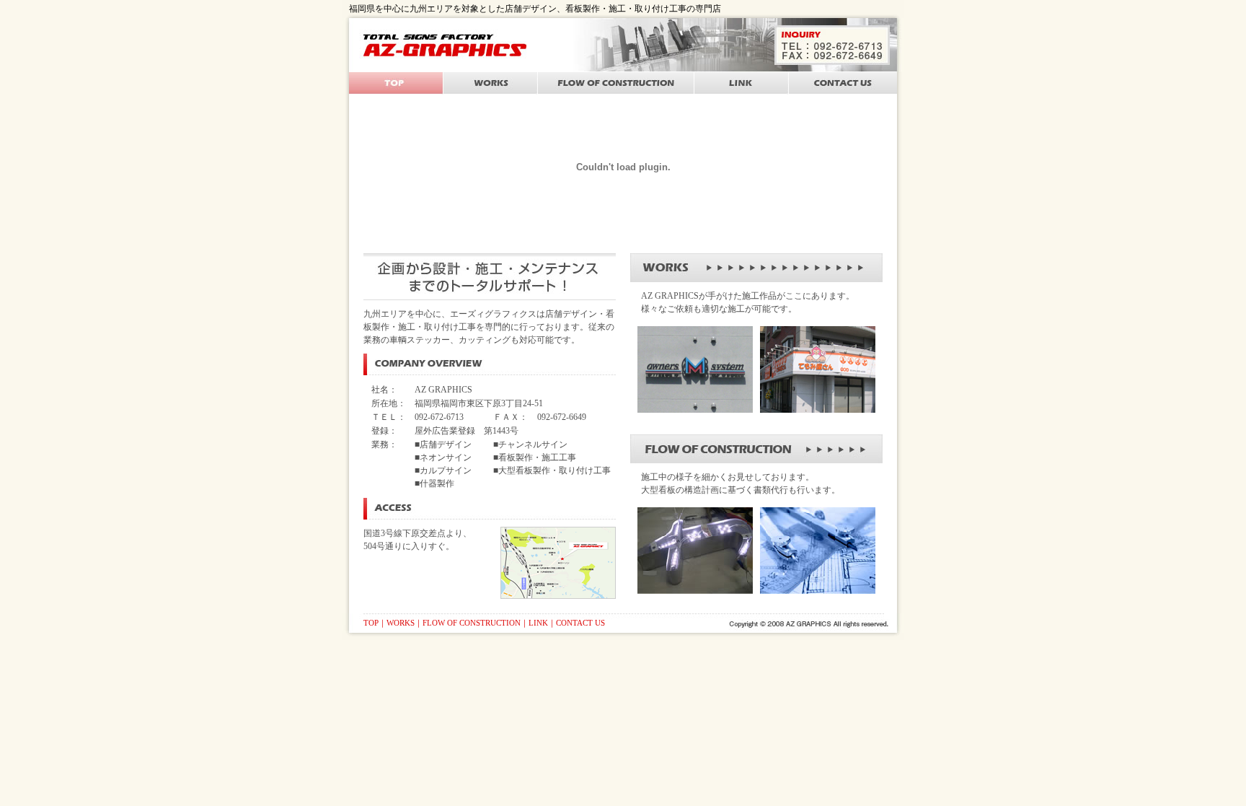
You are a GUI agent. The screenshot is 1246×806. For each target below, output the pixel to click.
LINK (538, 622)
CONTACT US (580, 622)
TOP (371, 622)
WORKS (400, 622)
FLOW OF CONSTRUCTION (472, 622)
